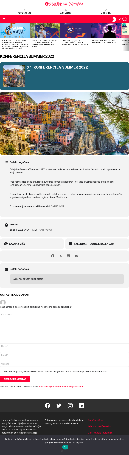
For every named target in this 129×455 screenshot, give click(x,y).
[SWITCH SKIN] (114, 19)
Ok (65, 447)
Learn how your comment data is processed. (61, 386)
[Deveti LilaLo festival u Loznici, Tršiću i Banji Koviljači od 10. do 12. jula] (75, 30)
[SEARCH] (124, 19)
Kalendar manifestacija (99, 426)
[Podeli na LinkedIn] (68, 256)
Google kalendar (102, 243)
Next (127, 37)
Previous (1, 37)
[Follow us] (119, 19)
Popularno (24, 12)
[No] (62, 450)
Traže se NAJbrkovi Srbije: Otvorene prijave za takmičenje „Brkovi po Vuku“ (44, 43)
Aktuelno (66, 12)
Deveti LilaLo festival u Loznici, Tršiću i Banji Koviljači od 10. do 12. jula (75, 42)
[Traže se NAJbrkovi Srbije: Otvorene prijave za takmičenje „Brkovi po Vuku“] (45, 30)
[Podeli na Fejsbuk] (53, 256)
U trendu (106, 12)
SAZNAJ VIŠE (57, 206)
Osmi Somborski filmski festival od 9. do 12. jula (104, 41)
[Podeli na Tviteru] (60, 256)
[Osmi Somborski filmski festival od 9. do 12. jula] (106, 30)
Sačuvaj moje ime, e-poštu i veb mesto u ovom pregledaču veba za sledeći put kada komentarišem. (56, 371)
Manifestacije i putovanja (100, 432)
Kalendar (80, 243)
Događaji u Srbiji (95, 420)
